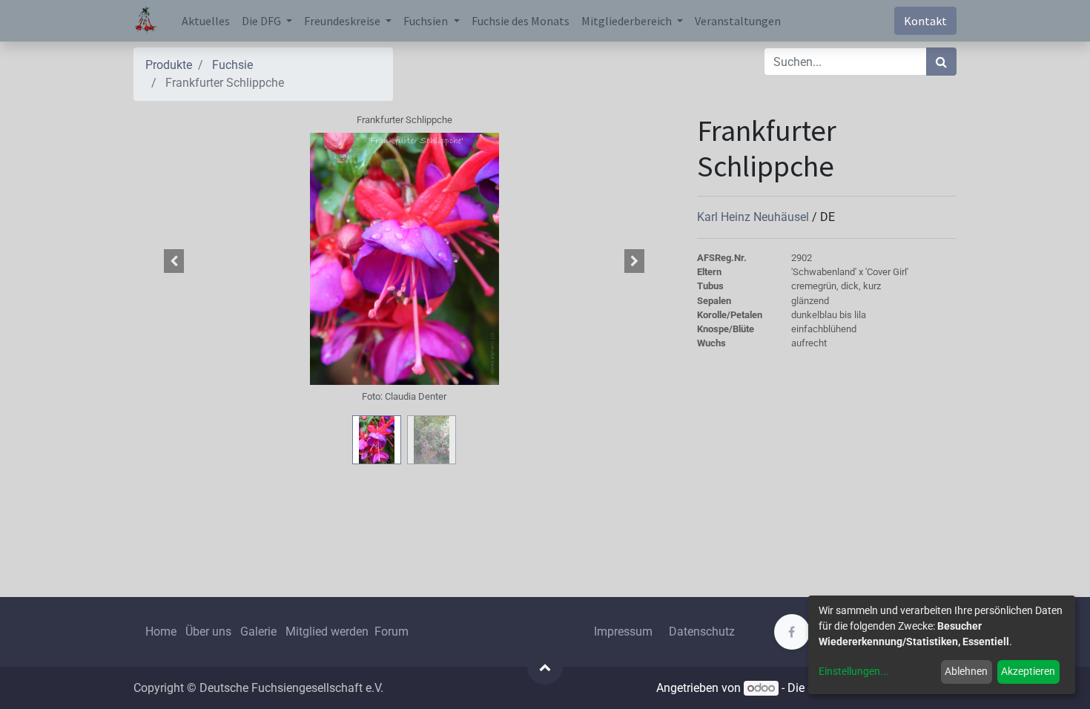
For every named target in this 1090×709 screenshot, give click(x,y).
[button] (174, 261)
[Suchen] (941, 61)
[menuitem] (206, 21)
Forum (391, 631)
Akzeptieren (1028, 671)
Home (160, 631)
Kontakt (925, 20)
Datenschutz (702, 631)
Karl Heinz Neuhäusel (754, 217)
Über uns (208, 631)
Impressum (623, 631)
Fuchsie (232, 65)
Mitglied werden (328, 631)
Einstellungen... (854, 671)
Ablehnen (966, 671)
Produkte (168, 65)
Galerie (258, 631)
